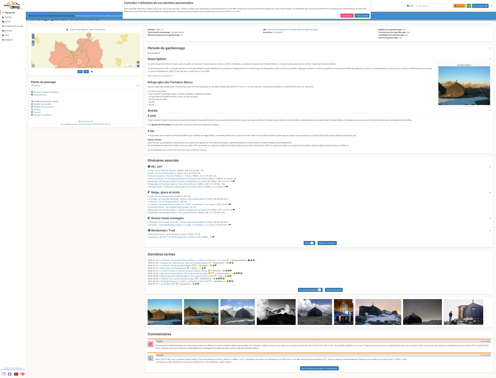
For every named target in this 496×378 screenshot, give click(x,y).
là (243, 86)
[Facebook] (10, 375)
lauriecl (160, 355)
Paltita (159, 341)
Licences (19, 368)
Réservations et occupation (159, 76)
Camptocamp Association (9, 369)
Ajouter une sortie (333, 290)
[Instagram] (3, 375)
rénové (197, 71)
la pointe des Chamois (174, 150)
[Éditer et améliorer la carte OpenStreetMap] (138, 62)
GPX (80, 71)
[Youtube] (16, 375)
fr (491, 6)
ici (237, 86)
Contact (7, 368)
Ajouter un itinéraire (327, 243)
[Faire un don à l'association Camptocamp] (23, 375)
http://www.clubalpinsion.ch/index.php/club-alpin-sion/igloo (293, 29)
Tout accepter (362, 15)
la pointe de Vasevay (198, 150)
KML (86, 71)
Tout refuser (347, 15)
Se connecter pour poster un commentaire (319, 368)
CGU (12, 368)
